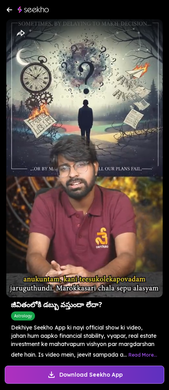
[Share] (20, 33)
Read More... (143, 355)
